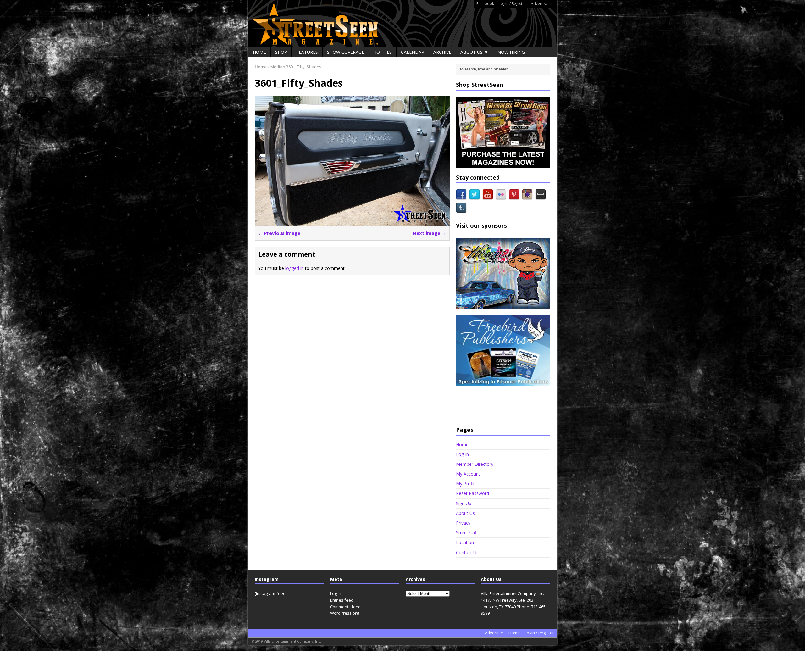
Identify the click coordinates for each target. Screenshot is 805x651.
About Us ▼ (474, 52)
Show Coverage (345, 52)
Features (307, 52)
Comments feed (345, 606)
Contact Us (467, 552)
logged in (294, 268)
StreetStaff (467, 533)
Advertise (539, 3)
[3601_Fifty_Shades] (352, 222)
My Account (468, 474)
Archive (442, 52)
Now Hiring (511, 52)
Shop (281, 52)
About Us (465, 513)
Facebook (485, 3)
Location (465, 542)
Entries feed (341, 600)
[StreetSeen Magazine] (402, 23)
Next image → (429, 233)
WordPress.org (344, 613)
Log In (462, 454)
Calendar (412, 52)
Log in (335, 593)
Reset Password (472, 493)
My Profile (466, 484)
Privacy (463, 523)
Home (259, 52)
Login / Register (512, 3)
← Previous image (279, 233)
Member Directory (474, 464)
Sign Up (463, 503)
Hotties (382, 52)
